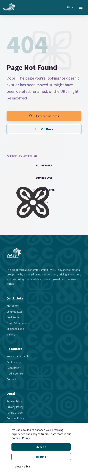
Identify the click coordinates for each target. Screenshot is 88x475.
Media (44, 202)
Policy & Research (18, 356)
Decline (41, 457)
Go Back (47, 129)
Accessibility (14, 401)
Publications (14, 362)
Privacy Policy (15, 407)
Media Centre (15, 373)
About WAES (44, 165)
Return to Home (47, 116)
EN (68, 7)
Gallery (11, 334)
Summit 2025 (44, 177)
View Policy (22, 466)
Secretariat (13, 368)
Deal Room (13, 317)
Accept (41, 447)
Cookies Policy (20, 438)
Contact (44, 214)
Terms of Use (15, 412)
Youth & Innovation (18, 323)
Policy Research (44, 190)
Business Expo (15, 329)
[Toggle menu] (81, 7)
